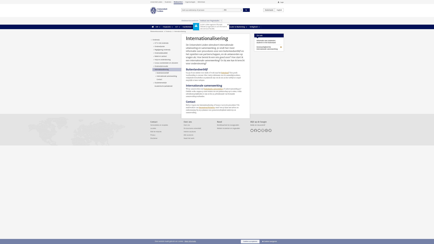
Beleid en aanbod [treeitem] (161, 56)
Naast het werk (189, 138)
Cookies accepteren (250, 241)
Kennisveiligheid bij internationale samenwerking (267, 48)
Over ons (187, 125)
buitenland (225, 72)
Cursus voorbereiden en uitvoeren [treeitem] (166, 63)
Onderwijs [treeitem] (156, 40)
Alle (225, 10)
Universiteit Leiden (156, 2)
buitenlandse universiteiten (213, 89)
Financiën (167, 27)
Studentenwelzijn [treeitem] (161, 83)
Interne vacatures (190, 132)
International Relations (207, 107)
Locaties (153, 128)
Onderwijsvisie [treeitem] (160, 46)
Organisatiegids (190, 2)
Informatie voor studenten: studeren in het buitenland (266, 42)
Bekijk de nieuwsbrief (257, 125)
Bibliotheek (201, 2)
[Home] (152, 27)
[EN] (279, 10)
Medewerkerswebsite (156, 31)
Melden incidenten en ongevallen (228, 128)
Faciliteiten (187, 27)
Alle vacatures (188, 135)
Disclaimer (153, 138)
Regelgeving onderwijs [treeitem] (162, 50)
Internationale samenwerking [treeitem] (167, 76)
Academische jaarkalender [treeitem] (164, 86)
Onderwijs (168, 31)
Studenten (168, 2)
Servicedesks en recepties (159, 125)
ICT (176, 27)
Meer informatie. (190, 241)
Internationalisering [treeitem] (162, 69)
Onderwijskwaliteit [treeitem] (161, 53)
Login (282, 2)
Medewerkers (178, 2)
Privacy (152, 135)
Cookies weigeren (270, 241)
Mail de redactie (155, 132)
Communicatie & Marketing (234, 27)
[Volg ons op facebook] (255, 130)
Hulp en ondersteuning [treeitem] (163, 60)
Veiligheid (254, 27)
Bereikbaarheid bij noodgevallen (228, 125)
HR (157, 27)
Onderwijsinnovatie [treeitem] (161, 66)
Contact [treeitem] (159, 79)
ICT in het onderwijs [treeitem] (161, 43)
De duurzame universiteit (192, 128)
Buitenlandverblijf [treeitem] (163, 73)
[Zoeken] (246, 10)
